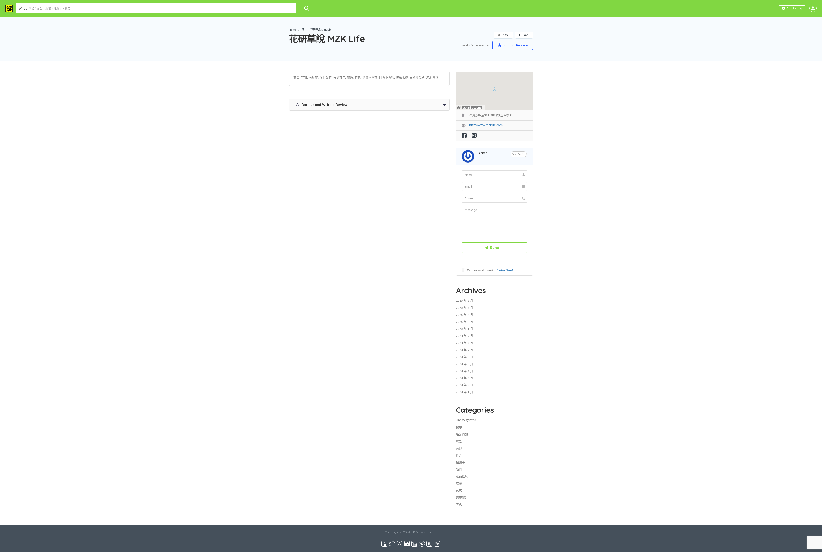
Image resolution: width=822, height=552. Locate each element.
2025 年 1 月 (464, 329)
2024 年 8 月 (464, 343)
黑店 (459, 505)
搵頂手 (460, 462)
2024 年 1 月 (464, 392)
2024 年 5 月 (464, 364)
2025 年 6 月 (464, 300)
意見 (459, 448)
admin (483, 153)
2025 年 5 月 (464, 308)
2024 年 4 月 (464, 371)
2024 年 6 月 (464, 357)
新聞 (459, 469)
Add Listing (794, 8)
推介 (459, 455)
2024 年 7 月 (464, 350)
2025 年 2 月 (464, 322)
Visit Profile (518, 154)
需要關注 (462, 497)
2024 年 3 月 (464, 378)
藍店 (459, 490)
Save (525, 35)
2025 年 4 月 (464, 315)
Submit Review (515, 45)
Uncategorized (466, 420)
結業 (459, 483)
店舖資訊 (462, 434)
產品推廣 (462, 476)
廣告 (459, 441)
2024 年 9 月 (464, 336)
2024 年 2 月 (464, 385)
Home (292, 29)
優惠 (459, 427)
